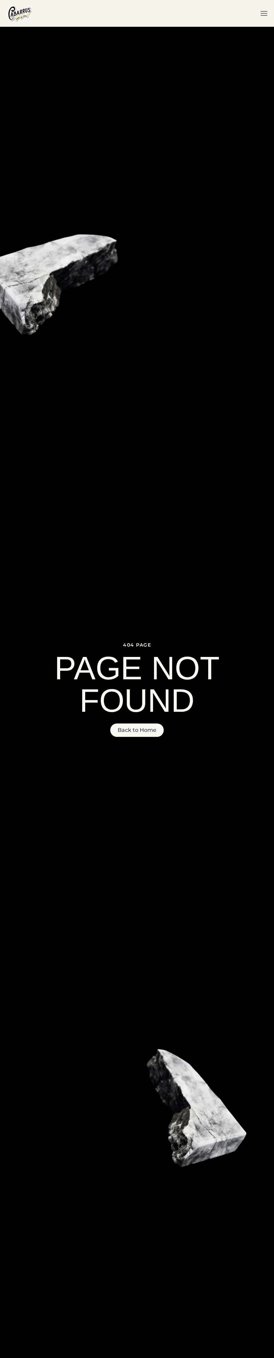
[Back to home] (19, 13)
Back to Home (137, 730)
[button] (264, 13)
